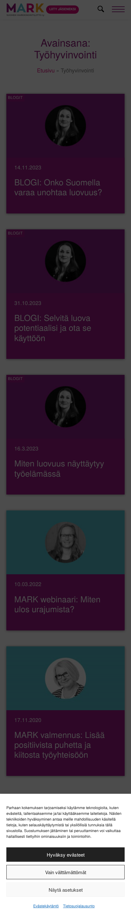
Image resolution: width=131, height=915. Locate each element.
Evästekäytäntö (46, 906)
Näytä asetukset (66, 889)
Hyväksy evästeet (66, 854)
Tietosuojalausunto (78, 906)
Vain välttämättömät (65, 872)
